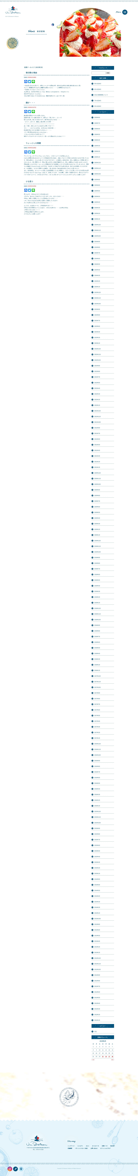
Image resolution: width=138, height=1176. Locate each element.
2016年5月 (97, 783)
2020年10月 (97, 484)
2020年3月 (97, 523)
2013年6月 (97, 930)
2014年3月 (97, 901)
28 (112, 1056)
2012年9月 (97, 975)
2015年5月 (97, 851)
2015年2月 (97, 868)
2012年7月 (97, 986)
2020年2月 (97, 529)
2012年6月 (97, 992)
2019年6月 (97, 574)
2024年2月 (97, 281)
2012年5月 (97, 997)
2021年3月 (97, 456)
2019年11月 (97, 546)
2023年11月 (97, 298)
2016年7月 (97, 772)
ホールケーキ (95, 1146)
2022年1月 (97, 405)
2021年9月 (97, 428)
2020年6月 (97, 507)
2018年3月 (97, 659)
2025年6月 (97, 191)
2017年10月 (97, 687)
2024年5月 (97, 264)
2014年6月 (97, 885)
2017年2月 (97, 732)
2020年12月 (97, 473)
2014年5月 (97, 890)
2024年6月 (97, 258)
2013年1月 (97, 952)
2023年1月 (97, 343)
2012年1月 (97, 1020)
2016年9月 (97, 760)
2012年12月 (97, 958)
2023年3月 (97, 337)
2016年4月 (97, 789)
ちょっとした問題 (33, 143)
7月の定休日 (97, 100)
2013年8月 (97, 924)
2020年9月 (97, 490)
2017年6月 (97, 710)
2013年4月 (97, 941)
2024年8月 (97, 247)
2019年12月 (97, 540)
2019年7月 (97, 569)
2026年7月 (97, 123)
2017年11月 (97, 681)
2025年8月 (97, 185)
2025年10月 (97, 174)
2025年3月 (97, 207)
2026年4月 (97, 140)
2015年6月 (97, 845)
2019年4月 (97, 585)
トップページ (71, 1146)
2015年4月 (97, 856)
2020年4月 (97, 518)
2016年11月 (97, 749)
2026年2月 (97, 151)
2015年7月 (97, 839)
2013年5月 (97, 935)
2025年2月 (97, 213)
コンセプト (80, 1146)
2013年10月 (97, 918)
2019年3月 (97, 591)
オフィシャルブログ (105, 1148)
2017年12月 (97, 676)
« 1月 (93, 1059)
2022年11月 (97, 354)
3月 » (112, 1059)
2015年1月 (97, 873)
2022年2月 (97, 399)
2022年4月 (97, 388)
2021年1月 (97, 467)
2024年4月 (97, 270)
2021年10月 (97, 422)
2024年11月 (97, 230)
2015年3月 (97, 862)
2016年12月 (97, 743)
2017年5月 (97, 715)
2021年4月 (97, 450)
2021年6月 (97, 439)
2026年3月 (97, 145)
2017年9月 (97, 693)
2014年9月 (97, 879)
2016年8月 (97, 766)
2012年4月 (97, 1003)
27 (109, 1056)
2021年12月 (97, 411)
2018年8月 (97, 631)
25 (102, 1056)
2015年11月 (97, 817)
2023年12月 (97, 292)
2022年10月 (97, 360)
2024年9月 (97, 241)
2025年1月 (97, 219)
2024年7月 (97, 253)
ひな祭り (29, 181)
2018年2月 (97, 664)
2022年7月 (97, 377)
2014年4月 (97, 896)
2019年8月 (97, 563)
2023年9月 (97, 309)
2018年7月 (97, 636)
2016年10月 (97, 755)
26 (106, 1056)
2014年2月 (97, 907)
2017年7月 (97, 704)
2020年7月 (97, 501)
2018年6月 (97, 642)
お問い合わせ (94, 1148)
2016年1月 (97, 806)
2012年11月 (97, 964)
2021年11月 (97, 416)
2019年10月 (97, 552)
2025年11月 (97, 168)
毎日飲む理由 (31, 72)
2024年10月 (97, 236)
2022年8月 (97, 371)
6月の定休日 (97, 106)
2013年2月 (97, 947)
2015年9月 (97, 828)
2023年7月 (97, 320)
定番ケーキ (104, 1146)
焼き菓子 (112, 1146)
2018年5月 (97, 648)
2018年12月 (97, 608)
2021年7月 (97, 433)
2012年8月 (97, 980)
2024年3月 (97, 275)
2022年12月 (97, 349)
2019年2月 (97, 597)
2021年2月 (97, 461)
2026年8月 (97, 117)
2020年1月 (97, 535)
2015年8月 (97, 834)
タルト (87, 1146)
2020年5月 (97, 512)
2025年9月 (97, 179)
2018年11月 (97, 614)
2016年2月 (97, 800)
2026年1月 (97, 157)
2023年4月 (97, 332)
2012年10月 (97, 969)
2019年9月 (97, 557)
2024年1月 (97, 286)
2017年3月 (97, 727)
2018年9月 (97, 625)
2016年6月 (97, 777)
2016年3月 (97, 794)
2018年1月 (97, 670)
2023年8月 (97, 315)
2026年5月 (97, 134)
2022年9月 (97, 365)
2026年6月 (97, 128)
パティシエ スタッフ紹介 (81, 1148)
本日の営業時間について (101, 95)
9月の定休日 (97, 83)
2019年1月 (97, 602)
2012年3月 (97, 1009)
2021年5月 (97, 444)
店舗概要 (70, 1148)
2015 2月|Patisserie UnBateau (12, 16)
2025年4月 (97, 202)
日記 (95, 1031)
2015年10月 (97, 822)
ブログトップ (103, 68)
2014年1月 (97, 913)
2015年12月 (97, 811)
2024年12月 (97, 224)
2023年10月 (97, 303)
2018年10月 (97, 619)
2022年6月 (97, 382)
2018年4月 (97, 653)
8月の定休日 (97, 89)
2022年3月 (97, 394)
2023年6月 (97, 326)
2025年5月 (97, 196)
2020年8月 (97, 495)
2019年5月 (97, 580)
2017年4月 (97, 721)
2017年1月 (97, 738)
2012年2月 (97, 1014)
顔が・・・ (30, 102)
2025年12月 (97, 162)
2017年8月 (97, 698)
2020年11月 (97, 478)
